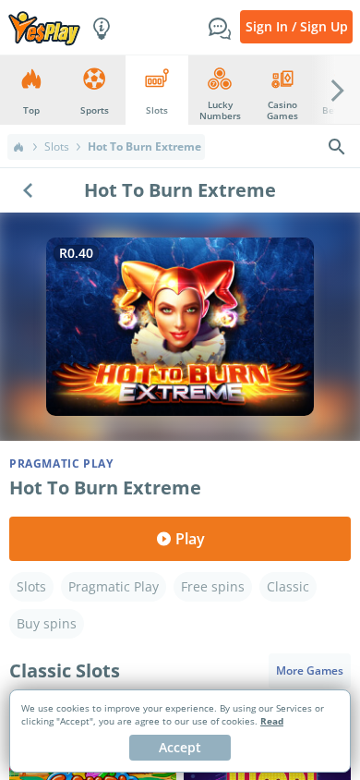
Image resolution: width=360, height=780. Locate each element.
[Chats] (219, 26)
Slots (56, 147)
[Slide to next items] (338, 89)
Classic (288, 586)
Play (190, 539)
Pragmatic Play (113, 586)
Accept (180, 747)
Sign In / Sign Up (297, 26)
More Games (309, 670)
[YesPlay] (44, 27)
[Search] (337, 147)
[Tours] (101, 26)
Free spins (213, 586)
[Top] (18, 147)
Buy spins (47, 623)
